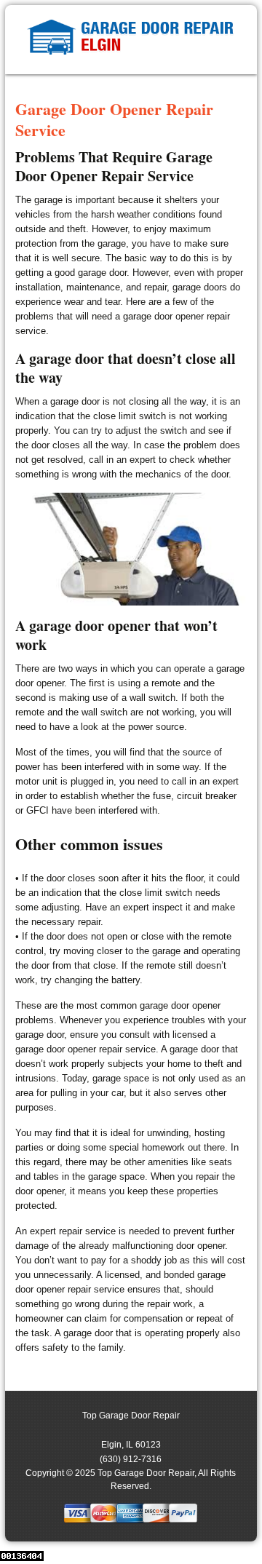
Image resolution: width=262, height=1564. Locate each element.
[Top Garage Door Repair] (130, 39)
